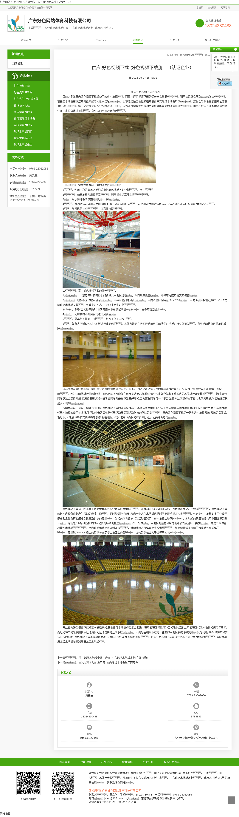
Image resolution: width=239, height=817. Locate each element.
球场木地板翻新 (23, 131)
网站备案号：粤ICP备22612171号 (112, 802)
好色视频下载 (22, 85)
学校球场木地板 (23, 124)
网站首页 (26, 39)
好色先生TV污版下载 (26, 98)
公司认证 (175, 39)
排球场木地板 (22, 105)
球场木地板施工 (23, 144)
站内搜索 (211, 7)
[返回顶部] (231, 800)
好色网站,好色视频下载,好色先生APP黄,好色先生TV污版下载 (35, 1)
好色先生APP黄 (23, 92)
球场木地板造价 (23, 138)
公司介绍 (63, 39)
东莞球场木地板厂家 (168, 101)
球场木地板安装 (69, 304)
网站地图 (225, 7)
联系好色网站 (213, 39)
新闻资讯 (138, 39)
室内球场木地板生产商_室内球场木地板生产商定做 (108, 662)
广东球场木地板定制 (197, 203)
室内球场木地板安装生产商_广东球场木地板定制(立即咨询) (113, 657)
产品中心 (100, 39)
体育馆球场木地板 (24, 118)
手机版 (199, 7)
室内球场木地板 (23, 111)
